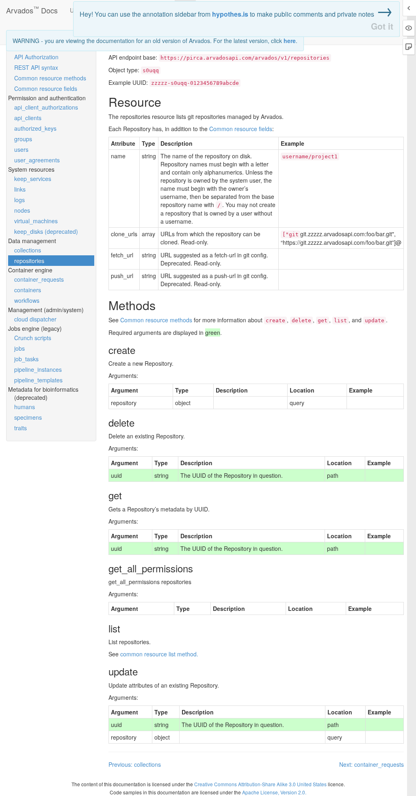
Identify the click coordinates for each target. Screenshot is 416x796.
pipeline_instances (38, 369)
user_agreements (37, 160)
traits (20, 428)
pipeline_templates (38, 380)
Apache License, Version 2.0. (274, 792)
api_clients (27, 118)
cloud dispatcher (35, 319)
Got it (382, 26)
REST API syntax (36, 67)
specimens (28, 417)
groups (23, 139)
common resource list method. (159, 654)
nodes (22, 210)
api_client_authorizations (46, 107)
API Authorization (36, 57)
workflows (26, 300)
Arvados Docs (32, 8)
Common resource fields (45, 88)
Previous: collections (134, 764)
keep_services (32, 179)
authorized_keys (35, 128)
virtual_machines (36, 221)
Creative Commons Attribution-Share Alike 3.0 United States (260, 784)
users (21, 149)
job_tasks (26, 359)
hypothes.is (230, 14)
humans (24, 407)
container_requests (39, 279)
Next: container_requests (371, 764)
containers (27, 290)
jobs (19, 348)
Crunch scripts (32, 338)
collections (27, 250)
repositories (29, 261)
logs (19, 200)
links (20, 189)
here (290, 41)
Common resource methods (50, 78)
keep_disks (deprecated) (46, 231)
